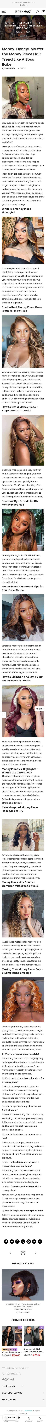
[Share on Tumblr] (23, 1241)
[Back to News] (23, 1253)
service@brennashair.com (25, 2)
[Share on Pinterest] (17, 1241)
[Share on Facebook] (6, 1241)
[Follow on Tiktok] (13, 1379)
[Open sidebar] (3, 715)
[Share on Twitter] (12, 1241)
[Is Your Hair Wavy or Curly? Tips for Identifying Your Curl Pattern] (35, 1253)
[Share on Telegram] (28, 1241)
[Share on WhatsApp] (40, 1241)
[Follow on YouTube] (11, 1379)
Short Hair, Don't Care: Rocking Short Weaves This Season (23, 1305)
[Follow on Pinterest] (8, 1379)
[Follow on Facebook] (3, 1379)
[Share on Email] (34, 1241)
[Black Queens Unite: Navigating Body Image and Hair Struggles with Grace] (10, 1253)
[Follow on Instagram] (5, 1379)
